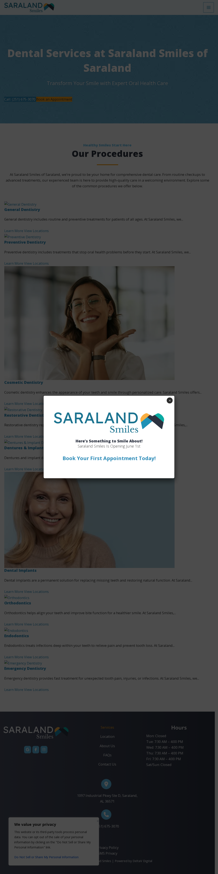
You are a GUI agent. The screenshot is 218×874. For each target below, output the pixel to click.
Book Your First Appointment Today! (109, 458)
